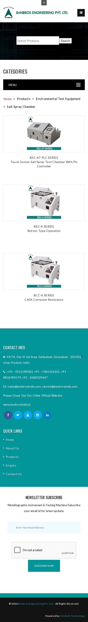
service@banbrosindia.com (59, 386)
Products (12, 457)
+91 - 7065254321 (47, 371)
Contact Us (14, 474)
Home (7, 99)
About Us (12, 448)
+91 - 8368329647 (35, 377)
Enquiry (11, 465)
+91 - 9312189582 (20, 371)
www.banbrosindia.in (17, 404)
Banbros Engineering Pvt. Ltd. (35, 603)
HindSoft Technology (72, 615)
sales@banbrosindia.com (24, 386)
